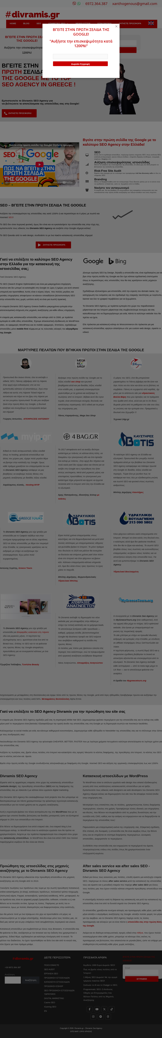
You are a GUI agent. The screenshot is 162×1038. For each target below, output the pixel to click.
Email (55, 52)
